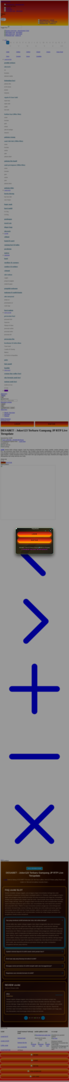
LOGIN (34, 534)
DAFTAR (34, 540)
